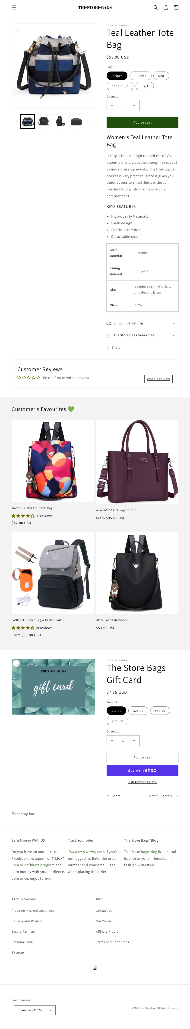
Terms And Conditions (112, 942)
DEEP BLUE (120, 86)
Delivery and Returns (27, 921)
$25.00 (138, 711)
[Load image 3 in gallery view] (60, 121)
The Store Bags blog (140, 851)
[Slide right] (90, 121)
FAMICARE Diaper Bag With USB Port (36, 620)
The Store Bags (148, 1007)
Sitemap (18, 952)
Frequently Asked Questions (33, 910)
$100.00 (117, 721)
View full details (161, 796)
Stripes (117, 76)
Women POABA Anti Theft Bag (32, 508)
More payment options (142, 781)
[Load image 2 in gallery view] (44, 121)
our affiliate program (37, 864)
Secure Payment (23, 931)
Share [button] (116, 347)
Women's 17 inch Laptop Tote (116, 510)
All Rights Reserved (167, 1007)
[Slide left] (17, 121)
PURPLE (140, 76)
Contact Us (104, 910)
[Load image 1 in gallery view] (28, 121)
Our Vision (103, 921)
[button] (14, 7)
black (144, 86)
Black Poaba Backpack (111, 620)
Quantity (112, 96)
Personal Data (22, 942)
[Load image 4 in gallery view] (76, 121)
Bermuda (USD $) (30, 1010)
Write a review (158, 378)
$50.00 (160, 711)
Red (161, 76)
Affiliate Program (108, 931)
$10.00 (116, 711)
